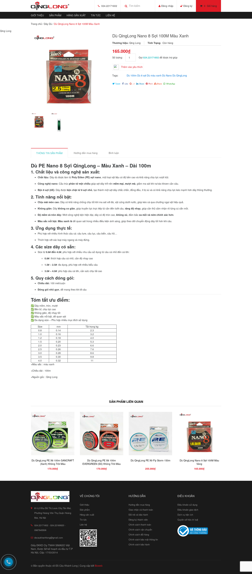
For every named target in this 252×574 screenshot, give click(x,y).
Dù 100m (132, 75)
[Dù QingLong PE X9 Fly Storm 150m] (150, 433)
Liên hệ (110, 15)
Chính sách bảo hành (139, 544)
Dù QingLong (179, 75)
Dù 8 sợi (141, 75)
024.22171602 (109, 6)
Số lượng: (118, 57)
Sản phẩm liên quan (126, 401)
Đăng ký (187, 6)
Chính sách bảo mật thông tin (143, 539)
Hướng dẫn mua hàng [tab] (86, 153)
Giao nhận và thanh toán (141, 509)
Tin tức (96, 15)
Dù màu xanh (154, 75)
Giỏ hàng (210, 6)
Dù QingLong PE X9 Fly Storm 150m (150, 460)
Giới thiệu (37, 15)
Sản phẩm (55, 15)
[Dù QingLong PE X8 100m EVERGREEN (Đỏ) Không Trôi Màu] (101, 433)
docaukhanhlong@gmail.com (48, 537)
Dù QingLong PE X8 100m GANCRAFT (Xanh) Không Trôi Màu (53, 462)
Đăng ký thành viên (138, 519)
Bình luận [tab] (114, 153)
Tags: (115, 75)
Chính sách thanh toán (140, 524)
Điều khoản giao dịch (187, 509)
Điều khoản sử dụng (187, 504)
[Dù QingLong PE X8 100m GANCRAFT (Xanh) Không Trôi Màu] (52, 433)
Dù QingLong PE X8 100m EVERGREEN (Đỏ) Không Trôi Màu (101, 462)
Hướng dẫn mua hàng (139, 504)
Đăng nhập (167, 6)
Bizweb (99, 565)
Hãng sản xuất (76, 15)
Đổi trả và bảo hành (138, 514)
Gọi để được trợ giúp (158, 57)
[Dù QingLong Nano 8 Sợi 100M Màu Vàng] (199, 433)
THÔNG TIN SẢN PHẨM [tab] (49, 153)
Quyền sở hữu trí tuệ (187, 519)
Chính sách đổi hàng (139, 534)
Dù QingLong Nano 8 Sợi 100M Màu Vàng (199, 462)
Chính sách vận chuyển (140, 529)
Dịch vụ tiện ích (185, 514)
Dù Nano (167, 75)
